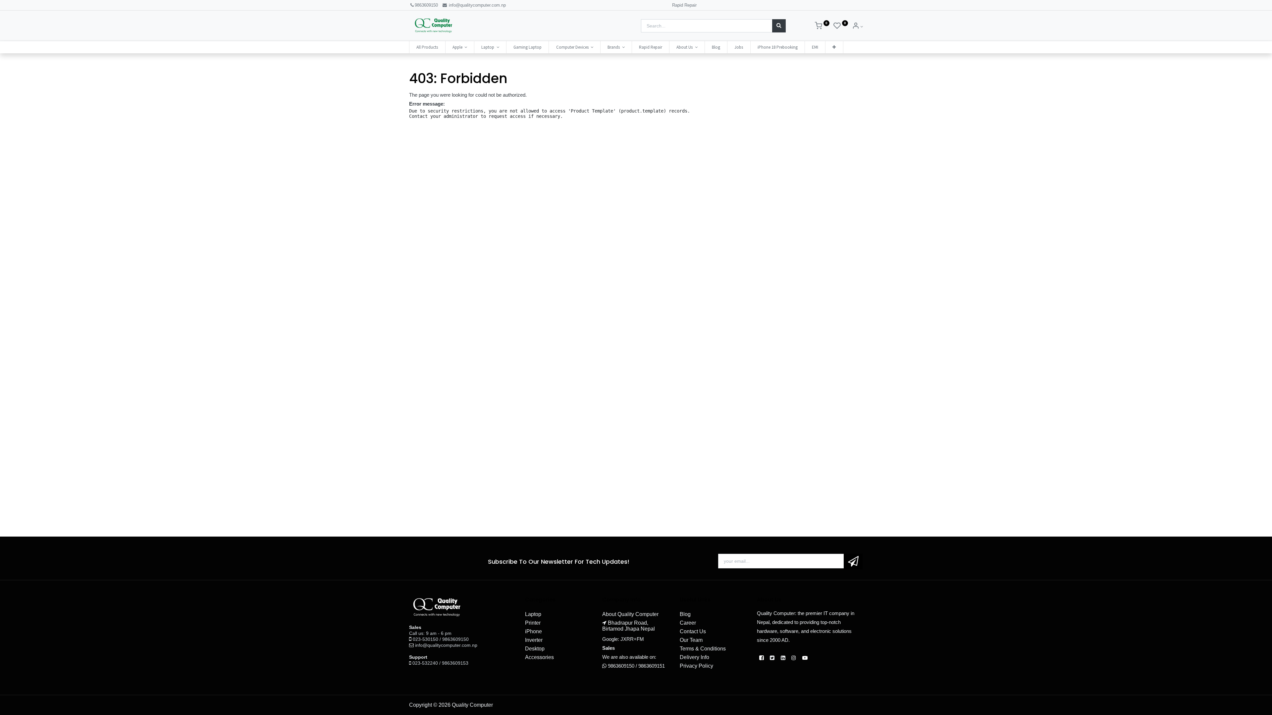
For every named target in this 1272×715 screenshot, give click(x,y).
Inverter (534, 640)
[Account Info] (857, 26)
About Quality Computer (630, 614)
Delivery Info (694, 657)
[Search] (779, 25)
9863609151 (651, 666)
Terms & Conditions (703, 648)
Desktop (535, 648)
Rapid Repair (684, 5)
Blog (685, 614)
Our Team (691, 640)
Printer (533, 623)
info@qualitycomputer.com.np (477, 5)
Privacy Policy (696, 666)
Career (688, 623)
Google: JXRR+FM (623, 639)
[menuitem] (427, 47)
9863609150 (426, 5)
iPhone (533, 631)
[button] (834, 47)
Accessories (539, 657)
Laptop (533, 614)
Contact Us (693, 631)
